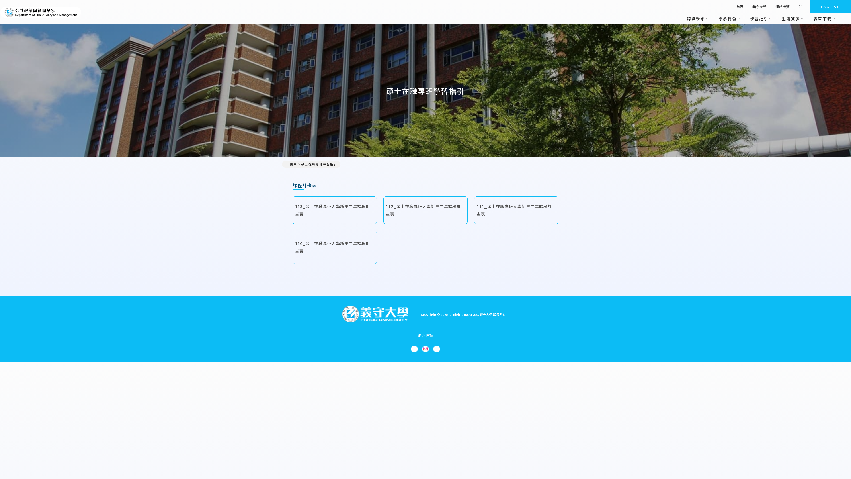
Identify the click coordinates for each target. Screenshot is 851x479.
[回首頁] (40, 12)
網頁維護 (425, 335)
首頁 (740, 6)
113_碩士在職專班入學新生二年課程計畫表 (332, 210)
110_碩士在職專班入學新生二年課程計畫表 (332, 247)
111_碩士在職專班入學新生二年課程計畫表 (514, 210)
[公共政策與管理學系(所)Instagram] (425, 349)
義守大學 (759, 6)
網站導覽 (782, 6)
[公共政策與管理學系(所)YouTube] (436, 349)
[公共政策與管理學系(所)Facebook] (414, 349)
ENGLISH (830, 6)
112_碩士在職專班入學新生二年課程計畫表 (423, 210)
